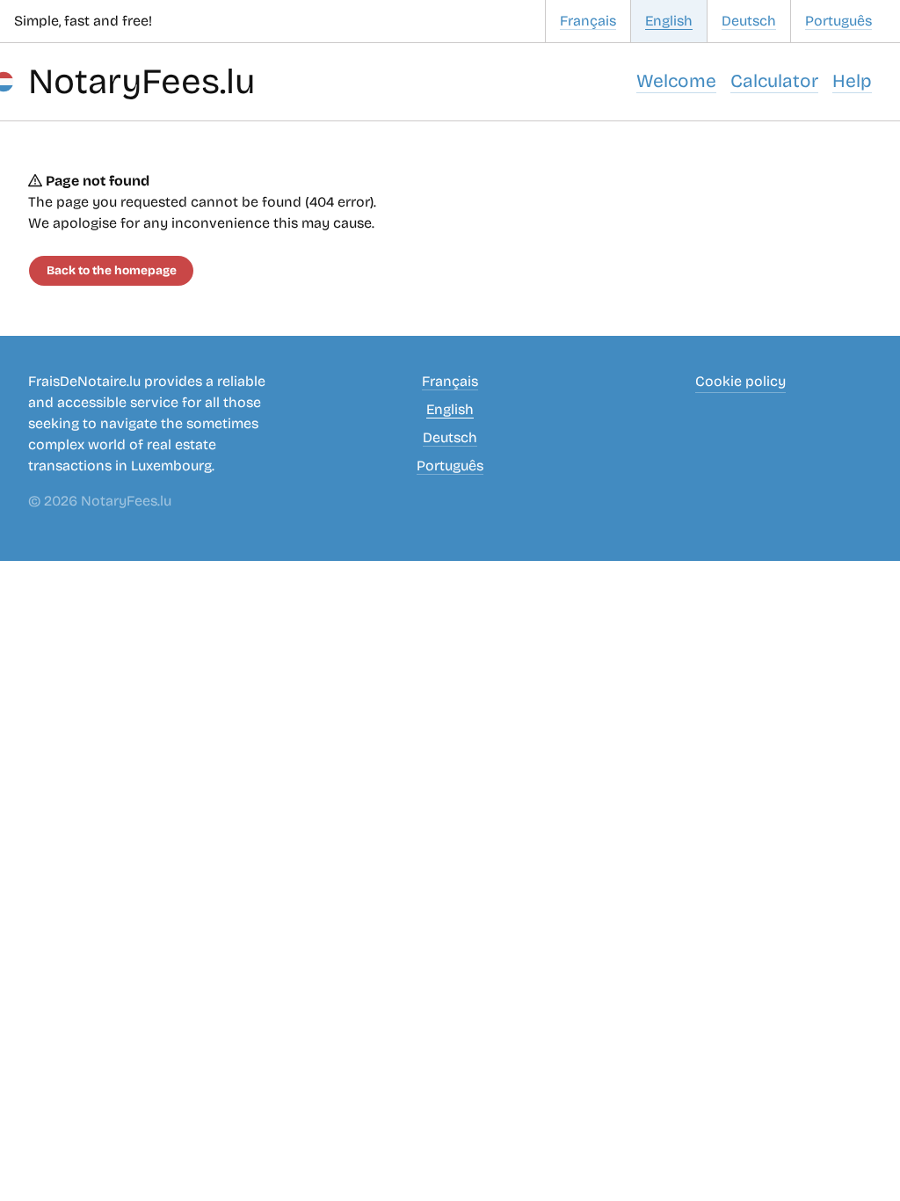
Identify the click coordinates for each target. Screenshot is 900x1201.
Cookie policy (740, 381)
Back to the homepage (112, 270)
